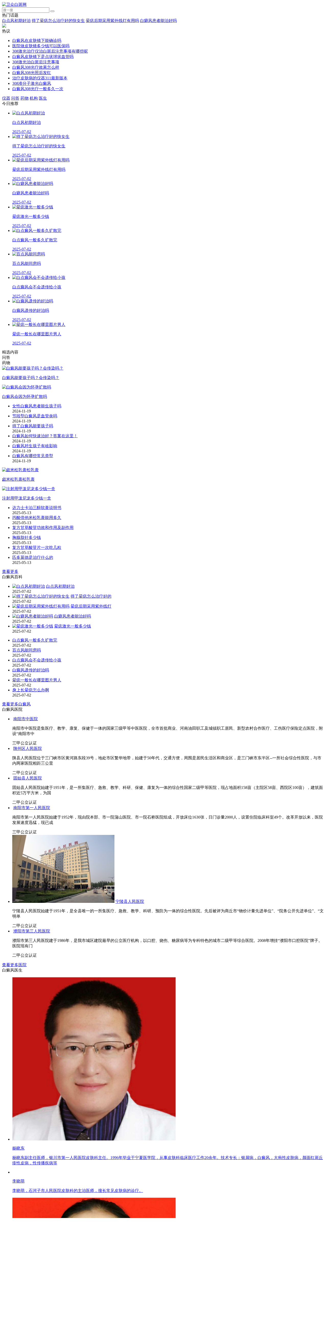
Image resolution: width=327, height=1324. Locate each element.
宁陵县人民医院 (129, 1122)
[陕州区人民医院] (46, 850)
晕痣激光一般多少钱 (72, 626)
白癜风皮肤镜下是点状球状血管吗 (43, 56)
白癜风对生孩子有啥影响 (34, 446)
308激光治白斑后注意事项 (35, 62)
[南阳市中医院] (64, 783)
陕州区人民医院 (96, 850)
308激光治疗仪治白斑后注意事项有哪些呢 (50, 51)
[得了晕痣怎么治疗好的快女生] (40, 596)
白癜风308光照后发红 (31, 72)
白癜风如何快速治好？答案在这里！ (45, 436)
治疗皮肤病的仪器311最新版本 (39, 78)
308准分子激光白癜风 (31, 83)
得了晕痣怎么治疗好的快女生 (58, 20)
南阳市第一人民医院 (195, 1028)
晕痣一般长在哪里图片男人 (36, 680)
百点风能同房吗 (26, 650)
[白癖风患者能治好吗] (32, 616)
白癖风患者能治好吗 (158, 20)
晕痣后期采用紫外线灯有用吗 (112, 20)
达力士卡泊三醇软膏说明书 (36, 507)
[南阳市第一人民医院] (94, 1028)
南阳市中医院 (129, 783)
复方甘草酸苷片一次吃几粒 (36, 547)
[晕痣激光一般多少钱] (32, 626)
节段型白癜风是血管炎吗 (34, 416)
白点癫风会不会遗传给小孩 (36, 660)
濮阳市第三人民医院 (195, 1270)
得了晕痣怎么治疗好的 (91, 596)
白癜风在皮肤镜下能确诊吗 (36, 40)
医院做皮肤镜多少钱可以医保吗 (40, 46)
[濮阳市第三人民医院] (94, 1270)
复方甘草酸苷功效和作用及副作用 (43, 527)
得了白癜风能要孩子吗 (32, 426)
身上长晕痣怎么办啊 (30, 690)
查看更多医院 (14, 1304)
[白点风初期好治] (28, 586)
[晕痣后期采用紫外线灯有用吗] (40, 606)
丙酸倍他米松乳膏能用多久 (36, 517)
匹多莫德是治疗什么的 (32, 557)
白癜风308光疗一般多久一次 (37, 89)
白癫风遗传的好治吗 (30, 670)
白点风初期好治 (16, 20)
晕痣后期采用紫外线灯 (91, 606)
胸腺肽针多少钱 (26, 537)
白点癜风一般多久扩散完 (34, 640)
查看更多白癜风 (16, 704)
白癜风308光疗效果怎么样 (35, 67)
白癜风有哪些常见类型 (32, 456)
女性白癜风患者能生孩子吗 (36, 406)
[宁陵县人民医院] (63, 1122)
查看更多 (10, 571)
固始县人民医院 (27, 880)
